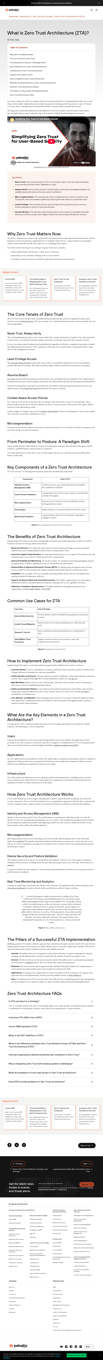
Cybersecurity (25, 16)
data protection (28, 321)
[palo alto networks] (12, 10)
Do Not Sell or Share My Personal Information (67, 1330)
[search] (91, 10)
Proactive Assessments (81, 1262)
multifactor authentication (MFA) (65, 745)
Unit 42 (55, 1326)
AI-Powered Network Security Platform (22, 1210)
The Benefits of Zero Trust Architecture (26, 71)
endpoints (29, 963)
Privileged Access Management (84, 1215)
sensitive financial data (49, 411)
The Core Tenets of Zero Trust (22, 58)
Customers (12, 1301)
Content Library (58, 1294)
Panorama (33, 1237)
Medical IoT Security (15, 1259)
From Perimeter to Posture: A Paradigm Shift (28, 62)
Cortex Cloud (57, 1219)
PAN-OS (32, 1233)
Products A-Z (57, 1308)
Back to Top (85, 1145)
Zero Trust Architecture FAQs (22, 95)
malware (10, 865)
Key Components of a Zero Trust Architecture (28, 67)
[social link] (61, 1346)
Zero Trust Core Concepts (42, 16)
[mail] (24, 1145)
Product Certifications (60, 1312)
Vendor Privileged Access (82, 1251)
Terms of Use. (62, 1189)
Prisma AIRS (12, 1219)
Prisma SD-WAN (35, 1270)
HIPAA (37, 589)
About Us (12, 1287)
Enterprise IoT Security (16, 1255)
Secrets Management (81, 1240)
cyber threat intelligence (16, 888)
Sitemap (55, 1319)
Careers (11, 1290)
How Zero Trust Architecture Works (24, 87)
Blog (54, 1287)
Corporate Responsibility (17, 1298)
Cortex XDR (56, 1246)
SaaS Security (13, 1266)
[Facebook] (9, 1145)
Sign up (85, 1184)
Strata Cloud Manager (37, 1226)
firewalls (84, 692)
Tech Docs (56, 1323)
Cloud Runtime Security (60, 1230)
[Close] (100, 1355)
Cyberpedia (13, 16)
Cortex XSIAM (57, 1243)
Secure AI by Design (15, 1216)
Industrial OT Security (16, 1262)
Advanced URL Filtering (16, 1239)
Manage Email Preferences (61, 1305)
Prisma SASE (34, 1246)
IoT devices (73, 679)
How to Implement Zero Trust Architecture (27, 79)
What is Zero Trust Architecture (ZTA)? (70, 16)
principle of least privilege (21, 363)
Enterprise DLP (34, 1259)
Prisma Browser (35, 1266)
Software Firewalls (36, 1223)
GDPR (32, 589)
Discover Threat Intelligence (83, 1275)
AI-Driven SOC (57, 1239)
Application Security (59, 1222)
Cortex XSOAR (57, 1250)
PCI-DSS (47, 589)
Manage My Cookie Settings (76, 1355)
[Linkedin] (17, 1145)
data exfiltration (75, 975)
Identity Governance (80, 1228)
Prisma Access (34, 1262)
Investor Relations (14, 1305)
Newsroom (12, 1312)
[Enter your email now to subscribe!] (57, 1184)
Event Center (57, 1301)
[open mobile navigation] (96, 10)
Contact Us (12, 1294)
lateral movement (31, 389)
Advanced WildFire (14, 1243)
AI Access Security (15, 1223)
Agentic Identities (79, 1237)
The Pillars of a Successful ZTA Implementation (29, 91)
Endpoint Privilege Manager (82, 1224)
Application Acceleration (37, 1250)
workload (19, 841)
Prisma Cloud (57, 1233)
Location (11, 1308)
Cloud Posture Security (60, 1226)
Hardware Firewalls (36, 1219)
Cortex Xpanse (57, 1253)
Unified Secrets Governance (83, 1244)
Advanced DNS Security (16, 1246)
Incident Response (80, 1266)
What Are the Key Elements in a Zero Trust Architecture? (33, 83)
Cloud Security (57, 1215)
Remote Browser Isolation (38, 1273)
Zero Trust (11, 379)
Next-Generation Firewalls (38, 1215)
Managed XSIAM (58, 1262)
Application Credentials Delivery (84, 1248)
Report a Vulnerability (60, 1316)
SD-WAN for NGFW (36, 1230)
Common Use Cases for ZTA (21, 75)
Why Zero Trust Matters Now (21, 54)
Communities (57, 1290)
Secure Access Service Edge (39, 1243)
